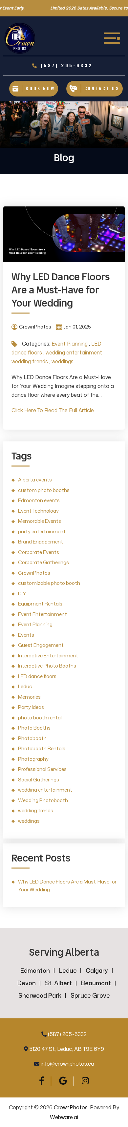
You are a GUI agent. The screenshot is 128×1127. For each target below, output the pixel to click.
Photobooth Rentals (41, 748)
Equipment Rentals (40, 603)
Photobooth (32, 738)
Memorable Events (39, 521)
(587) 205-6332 (67, 1034)
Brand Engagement (40, 541)
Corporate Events (38, 552)
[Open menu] (112, 38)
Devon (26, 983)
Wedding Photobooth (43, 800)
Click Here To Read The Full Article (52, 410)
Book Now (40, 88)
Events (26, 634)
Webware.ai (64, 1117)
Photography (33, 758)
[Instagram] (85, 1080)
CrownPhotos (34, 572)
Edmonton (35, 970)
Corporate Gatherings (43, 562)
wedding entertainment (74, 352)
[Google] (63, 1080)
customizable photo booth (49, 583)
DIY (22, 593)
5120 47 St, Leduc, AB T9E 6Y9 (66, 1049)
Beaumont (96, 983)
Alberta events (35, 479)
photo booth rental (40, 717)
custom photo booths (44, 490)
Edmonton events (39, 500)
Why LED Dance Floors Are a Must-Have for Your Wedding (60, 289)
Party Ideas (31, 707)
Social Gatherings (38, 779)
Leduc (25, 686)
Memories (29, 696)
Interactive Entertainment (48, 655)
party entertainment (42, 531)
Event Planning (70, 343)
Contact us (102, 88)
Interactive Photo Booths (47, 665)
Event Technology (38, 510)
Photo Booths (34, 727)
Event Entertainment (42, 614)
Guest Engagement (41, 645)
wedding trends (29, 361)
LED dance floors (37, 676)
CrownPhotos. (71, 1107)
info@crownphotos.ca (67, 1063)
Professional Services (42, 769)
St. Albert (58, 983)
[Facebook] (41, 1080)
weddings (63, 361)
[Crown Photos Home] (19, 38)
